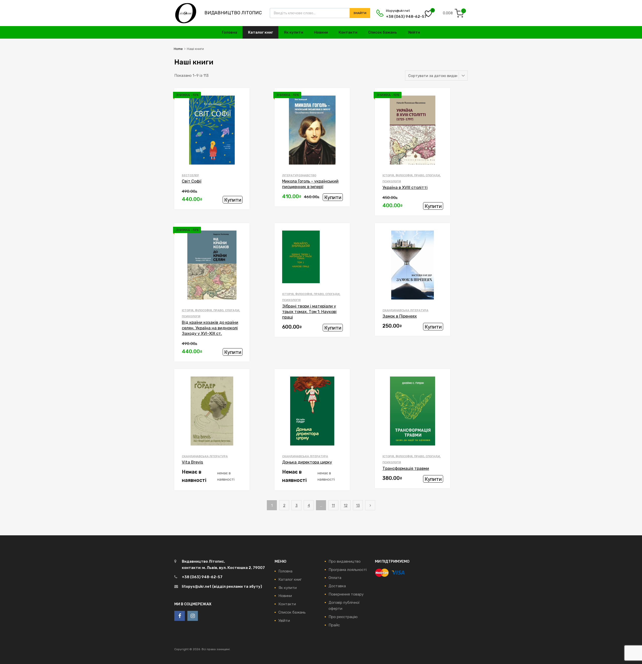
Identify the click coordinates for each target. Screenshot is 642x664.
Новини (321, 32)
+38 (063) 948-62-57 (398, 16)
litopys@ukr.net (398, 11)
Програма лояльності (348, 569)
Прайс (334, 625)
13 (358, 505)
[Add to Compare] (241, 106)
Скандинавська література (405, 310)
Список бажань (382, 32)
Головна (229, 32)
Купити (232, 200)
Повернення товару (346, 594)
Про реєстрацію (343, 617)
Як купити (293, 32)
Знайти (359, 13)
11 (333, 505)
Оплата (335, 577)
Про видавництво (345, 561)
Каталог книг (260, 32)
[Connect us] (179, 616)
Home (178, 49)
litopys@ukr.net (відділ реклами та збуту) (222, 586)
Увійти (414, 32)
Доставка (337, 586)
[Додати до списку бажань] (241, 97)
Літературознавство (299, 175)
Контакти (348, 32)
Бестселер (190, 175)
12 (346, 505)
